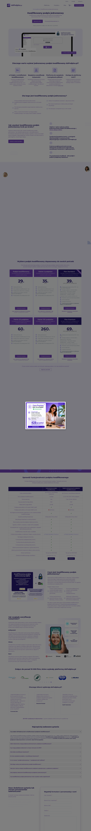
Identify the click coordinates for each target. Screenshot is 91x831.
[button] (63, 403)
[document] (45, 415)
